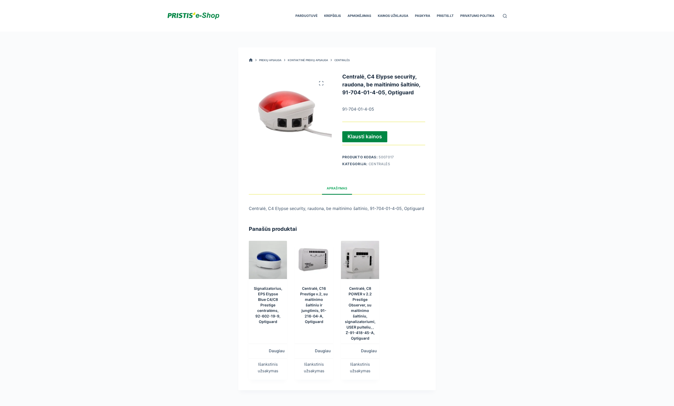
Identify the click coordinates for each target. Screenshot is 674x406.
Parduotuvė (306, 16)
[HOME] (251, 60)
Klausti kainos (365, 136)
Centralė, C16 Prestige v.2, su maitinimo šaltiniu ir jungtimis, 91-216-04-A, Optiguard (314, 305)
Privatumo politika (477, 16)
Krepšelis (332, 16)
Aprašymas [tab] (337, 188)
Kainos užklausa (393, 16)
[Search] (505, 16)
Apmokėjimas (359, 16)
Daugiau (277, 350)
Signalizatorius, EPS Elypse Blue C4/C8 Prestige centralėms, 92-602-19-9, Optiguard (268, 305)
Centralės (379, 164)
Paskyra (422, 16)
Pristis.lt (445, 16)
